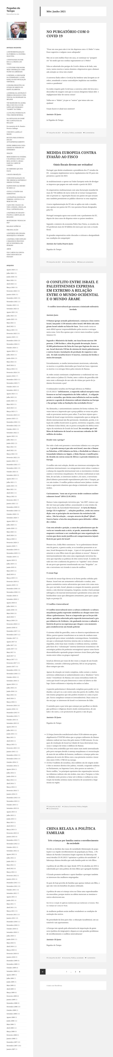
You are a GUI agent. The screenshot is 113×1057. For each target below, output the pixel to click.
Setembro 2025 (12, 309)
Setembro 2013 (12, 808)
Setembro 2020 (12, 518)
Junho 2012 (10, 861)
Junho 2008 (10, 1021)
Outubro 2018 (11, 596)
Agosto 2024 (11, 351)
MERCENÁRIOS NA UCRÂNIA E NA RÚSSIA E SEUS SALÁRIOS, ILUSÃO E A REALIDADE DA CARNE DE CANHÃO (16, 161)
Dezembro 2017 (12, 631)
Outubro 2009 (11, 968)
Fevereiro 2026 (12, 291)
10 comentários (53, 809)
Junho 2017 (10, 649)
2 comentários (89, 133)
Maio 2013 (10, 822)
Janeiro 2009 (11, 1000)
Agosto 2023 (11, 394)
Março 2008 (10, 1031)
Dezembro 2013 (12, 798)
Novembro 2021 (12, 468)
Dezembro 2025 (12, 298)
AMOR (9, 249)
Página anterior (43, 972)
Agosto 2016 (11, 684)
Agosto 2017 (11, 642)
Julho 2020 (10, 525)
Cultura (66, 133)
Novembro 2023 (12, 383)
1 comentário (90, 958)
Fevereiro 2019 (12, 581)
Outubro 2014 (11, 762)
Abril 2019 (10, 574)
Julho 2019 (10, 564)
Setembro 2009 (12, 971)
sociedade (78, 133)
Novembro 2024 (12, 344)
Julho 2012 (10, 858)
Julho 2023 (10, 397)
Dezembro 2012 (12, 840)
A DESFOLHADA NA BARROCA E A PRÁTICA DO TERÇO (15, 62)
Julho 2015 (10, 730)
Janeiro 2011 (11, 918)
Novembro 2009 (12, 964)
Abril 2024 (10, 365)
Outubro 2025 (11, 305)
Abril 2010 (10, 946)
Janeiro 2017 (11, 667)
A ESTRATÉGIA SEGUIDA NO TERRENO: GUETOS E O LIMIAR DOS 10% (16, 199)
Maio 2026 (10, 280)
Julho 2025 (10, 316)
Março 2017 (10, 659)
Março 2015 (10, 744)
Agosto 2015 (11, 727)
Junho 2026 (10, 277)
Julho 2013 (10, 815)
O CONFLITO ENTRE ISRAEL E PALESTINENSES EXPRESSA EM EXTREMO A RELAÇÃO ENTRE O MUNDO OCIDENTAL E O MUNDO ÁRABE (73, 290)
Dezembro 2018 (12, 589)
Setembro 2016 (12, 681)
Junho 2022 (10, 443)
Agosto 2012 (11, 854)
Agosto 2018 (11, 603)
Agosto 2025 (11, 312)
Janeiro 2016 (11, 709)
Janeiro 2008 (11, 1039)
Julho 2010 (10, 936)
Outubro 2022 (11, 429)
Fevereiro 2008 (12, 1035)
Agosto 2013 (11, 812)
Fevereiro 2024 (12, 372)
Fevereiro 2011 (12, 915)
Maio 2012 (10, 865)
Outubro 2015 (11, 720)
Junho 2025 (10, 319)
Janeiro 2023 (11, 419)
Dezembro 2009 (12, 961)
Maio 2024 (10, 362)
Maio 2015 (10, 737)
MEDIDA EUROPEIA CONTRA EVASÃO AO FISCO (71, 154)
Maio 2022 (10, 447)
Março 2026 (10, 287)
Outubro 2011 (11, 890)
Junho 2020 (10, 528)
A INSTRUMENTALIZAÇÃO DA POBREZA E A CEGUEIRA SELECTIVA (16, 54)
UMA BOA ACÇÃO (12, 230)
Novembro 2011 (12, 886)
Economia (67, 262)
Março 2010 (10, 950)
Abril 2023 (10, 408)
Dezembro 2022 (12, 422)
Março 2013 (10, 830)
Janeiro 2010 (11, 957)
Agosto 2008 (11, 1017)
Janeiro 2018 (11, 628)
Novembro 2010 (12, 925)
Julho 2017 (10, 645)
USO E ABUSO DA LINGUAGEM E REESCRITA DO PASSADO (15, 254)
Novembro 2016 (12, 674)
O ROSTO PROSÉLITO (14, 174)
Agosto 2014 (11, 769)
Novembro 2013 (12, 801)
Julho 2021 (10, 482)
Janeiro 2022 (11, 461)
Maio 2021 (10, 489)
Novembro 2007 (12, 1046)
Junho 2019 (10, 567)
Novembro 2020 (12, 511)
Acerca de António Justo (15, 39)
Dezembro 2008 (12, 1003)
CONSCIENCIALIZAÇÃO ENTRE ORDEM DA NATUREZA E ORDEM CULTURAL (16, 180)
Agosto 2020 (11, 521)
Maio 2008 (10, 1024)
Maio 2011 (10, 904)
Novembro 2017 (12, 635)
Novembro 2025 (12, 302)
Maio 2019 (10, 571)
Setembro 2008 (12, 1014)
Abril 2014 (10, 783)
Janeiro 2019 (11, 585)
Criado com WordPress (54, 986)
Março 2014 (10, 787)
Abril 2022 (10, 450)
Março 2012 (10, 872)
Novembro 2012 (12, 844)
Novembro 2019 (12, 553)
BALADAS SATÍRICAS (14, 226)
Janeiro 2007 (11, 1049)
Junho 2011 (10, 900)
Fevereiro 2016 (12, 705)
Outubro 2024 (11, 348)
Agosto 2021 (11, 479)
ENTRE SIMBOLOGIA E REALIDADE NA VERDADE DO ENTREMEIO (16, 147)
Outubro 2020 (11, 514)
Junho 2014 (10, 776)
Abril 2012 (10, 868)
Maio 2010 (10, 943)
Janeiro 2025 (11, 337)
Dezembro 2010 (12, 922)
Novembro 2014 (12, 759)
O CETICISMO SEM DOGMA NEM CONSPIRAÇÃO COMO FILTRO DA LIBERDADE (16, 70)
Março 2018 (10, 620)
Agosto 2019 (11, 560)
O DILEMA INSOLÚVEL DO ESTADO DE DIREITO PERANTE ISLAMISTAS (16, 87)
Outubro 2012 (11, 847)
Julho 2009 (10, 978)
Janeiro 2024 (11, 376)
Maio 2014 (10, 780)
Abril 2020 (10, 535)
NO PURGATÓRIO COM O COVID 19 (68, 33)
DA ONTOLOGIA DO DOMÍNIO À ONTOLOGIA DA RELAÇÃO (16, 121)
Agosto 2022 (11, 436)
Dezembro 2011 (12, 883)
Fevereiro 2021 (12, 500)
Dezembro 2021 (12, 465)
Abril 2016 (10, 698)
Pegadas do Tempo (13, 9)
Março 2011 (10, 911)
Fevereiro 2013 (12, 833)
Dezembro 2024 (12, 341)
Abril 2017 (10, 656)
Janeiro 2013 (11, 837)
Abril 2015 (10, 741)
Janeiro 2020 (11, 546)
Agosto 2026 (11, 270)
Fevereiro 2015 (12, 748)
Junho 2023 (10, 401)
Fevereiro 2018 (12, 624)
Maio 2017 (10, 652)
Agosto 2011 (11, 897)
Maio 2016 (10, 695)
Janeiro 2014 (11, 794)
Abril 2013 (10, 826)
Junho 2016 (10, 691)
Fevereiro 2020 (12, 543)
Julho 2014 (10, 773)
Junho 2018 (10, 610)
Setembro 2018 (12, 599)
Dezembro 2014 (12, 755)
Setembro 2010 (12, 932)
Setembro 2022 (12, 433)
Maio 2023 (10, 404)
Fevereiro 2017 (12, 663)
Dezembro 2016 (12, 670)
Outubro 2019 (11, 557)
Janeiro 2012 (11, 879)
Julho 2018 (10, 606)
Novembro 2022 (12, 426)
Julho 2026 (10, 273)
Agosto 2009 (11, 975)
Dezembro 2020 (12, 507)
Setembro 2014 (12, 766)
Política (71, 133)
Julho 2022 (10, 440)
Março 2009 (10, 992)
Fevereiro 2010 (12, 954)
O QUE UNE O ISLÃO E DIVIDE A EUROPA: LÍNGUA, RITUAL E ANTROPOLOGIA (16, 207)
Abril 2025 (10, 326)
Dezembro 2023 (12, 380)
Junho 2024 (10, 358)
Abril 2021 (10, 493)
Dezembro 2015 (12, 713)
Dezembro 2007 (12, 1042)
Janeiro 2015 (11, 752)
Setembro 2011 (12, 893)
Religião (85, 806)
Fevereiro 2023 (12, 415)
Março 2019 (10, 578)
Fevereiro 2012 (12, 876)
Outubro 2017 (11, 638)
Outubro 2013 (11, 805)
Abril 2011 (10, 907)
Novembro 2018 (12, 592)
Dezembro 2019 (12, 550)
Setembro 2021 (12, 475)
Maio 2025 (10, 323)
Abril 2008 (10, 1028)
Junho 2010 (10, 939)
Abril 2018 (10, 617)
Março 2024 (10, 369)
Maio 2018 (10, 613)
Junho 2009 (10, 982)
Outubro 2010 (11, 929)
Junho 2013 (10, 819)
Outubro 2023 (11, 387)
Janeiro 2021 (11, 504)
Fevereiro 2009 (12, 996)
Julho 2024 (10, 355)
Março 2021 (10, 496)
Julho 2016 (10, 688)
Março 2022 (10, 454)
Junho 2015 (10, 734)
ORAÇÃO (10, 153)
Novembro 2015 (12, 716)
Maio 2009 (10, 985)
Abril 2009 (10, 989)
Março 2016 (10, 702)
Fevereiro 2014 (12, 791)
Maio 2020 (10, 532)
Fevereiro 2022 (12, 457)
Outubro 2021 (11, 472)
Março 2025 (10, 330)
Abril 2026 (10, 284)
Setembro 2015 (12, 723)
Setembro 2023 (12, 390)
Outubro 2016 (11, 677)
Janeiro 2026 (11, 294)
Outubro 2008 (11, 1010)
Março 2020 (10, 539)
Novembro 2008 (12, 1007)
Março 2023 (10, 411)
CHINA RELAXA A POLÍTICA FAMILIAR (71, 830)
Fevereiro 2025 (12, 333)
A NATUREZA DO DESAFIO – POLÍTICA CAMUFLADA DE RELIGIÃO (16, 215)
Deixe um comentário (86, 262)
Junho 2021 (10, 486)
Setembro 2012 (12, 851)
